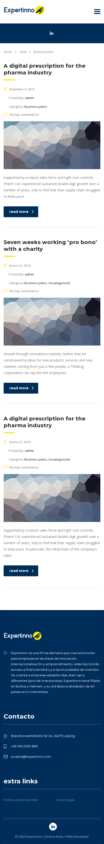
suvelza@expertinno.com (31, 756)
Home (8, 52)
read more (19, 211)
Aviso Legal (65, 800)
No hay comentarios (24, 114)
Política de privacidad (21, 800)
